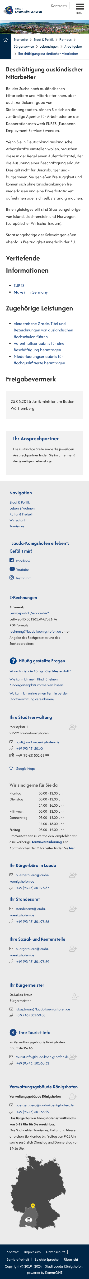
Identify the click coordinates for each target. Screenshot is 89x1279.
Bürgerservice (24, 46)
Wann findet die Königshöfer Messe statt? (39, 671)
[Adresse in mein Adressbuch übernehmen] (73, 727)
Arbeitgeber (73, 46)
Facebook (23, 560)
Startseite (21, 39)
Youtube (22, 569)
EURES (19, 285)
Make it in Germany (31, 292)
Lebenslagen (49, 46)
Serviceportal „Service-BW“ (29, 612)
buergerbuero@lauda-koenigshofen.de (45, 1105)
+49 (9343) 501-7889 (32, 961)
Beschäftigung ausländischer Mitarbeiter (48, 53)
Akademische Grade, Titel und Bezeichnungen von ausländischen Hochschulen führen (43, 330)
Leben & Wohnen (22, 508)
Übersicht (71, 1259)
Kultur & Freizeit (21, 514)
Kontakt (13, 1251)
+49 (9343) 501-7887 (32, 887)
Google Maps (25, 768)
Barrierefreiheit (18, 1259)
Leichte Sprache (47, 1259)
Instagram (23, 577)
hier (72, 847)
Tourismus (16, 526)
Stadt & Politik (43, 39)
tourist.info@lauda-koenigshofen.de (42, 1056)
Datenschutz (55, 1251)
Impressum (32, 1251)
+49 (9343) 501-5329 (32, 1111)
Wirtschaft (17, 520)
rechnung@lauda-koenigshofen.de (35, 631)
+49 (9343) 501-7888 (32, 921)
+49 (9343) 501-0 (29, 748)
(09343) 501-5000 (30, 1015)
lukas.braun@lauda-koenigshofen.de (43, 1009)
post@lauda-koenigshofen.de (37, 741)
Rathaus (65, 39)
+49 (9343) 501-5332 (32, 1063)
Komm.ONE (53, 1272)
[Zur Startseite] (22, 9)
